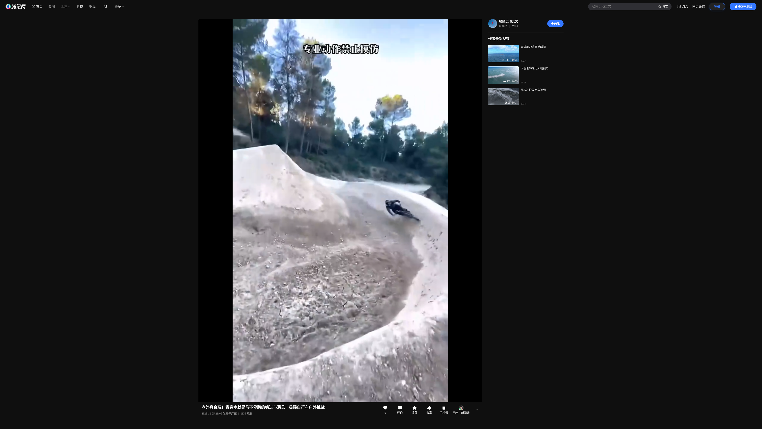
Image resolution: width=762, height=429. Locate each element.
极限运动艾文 (508, 21)
